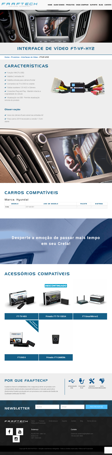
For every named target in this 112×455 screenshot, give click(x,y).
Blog (101, 5)
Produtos (70, 5)
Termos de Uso (91, 421)
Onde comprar (82, 5)
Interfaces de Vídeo (29, 57)
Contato (107, 5)
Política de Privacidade (38, 423)
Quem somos (59, 5)
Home (50, 5)
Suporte (93, 5)
